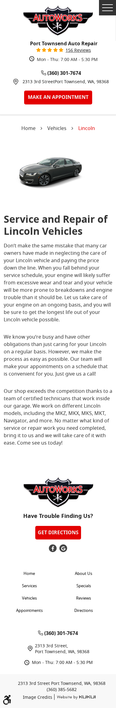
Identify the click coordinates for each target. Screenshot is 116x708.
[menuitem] (31, 574)
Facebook (53, 548)
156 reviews (78, 50)
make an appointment (58, 97)
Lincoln (86, 129)
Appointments (29, 611)
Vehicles (57, 129)
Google (63, 548)
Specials (83, 586)
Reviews (83, 598)
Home (28, 129)
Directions (83, 611)
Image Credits (38, 697)
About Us (83, 574)
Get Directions (58, 532)
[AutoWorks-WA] (58, 20)
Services (29, 586)
